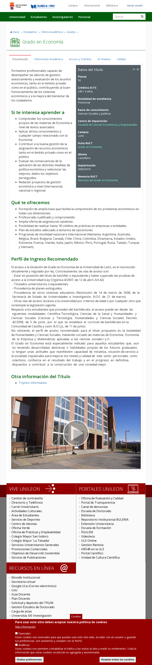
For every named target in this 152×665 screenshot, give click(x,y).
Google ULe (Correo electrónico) (33, 586)
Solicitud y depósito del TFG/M (32, 603)
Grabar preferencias (29, 659)
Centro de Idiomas (24, 524)
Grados (71, 32)
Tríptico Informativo (33, 383)
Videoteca (88, 536)
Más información (25, 627)
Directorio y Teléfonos (27, 502)
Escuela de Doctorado (96, 511)
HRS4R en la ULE (92, 549)
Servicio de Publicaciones (28, 557)
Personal (84, 17)
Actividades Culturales (26, 511)
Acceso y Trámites (80, 59)
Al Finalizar (104, 59)
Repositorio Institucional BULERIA (104, 519)
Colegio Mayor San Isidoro (29, 536)
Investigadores (62, 17)
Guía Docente (20, 594)
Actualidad (103, 24)
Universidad (17, 17)
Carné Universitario (25, 507)
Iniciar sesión (135, 5)
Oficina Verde (20, 528)
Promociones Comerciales (29, 549)
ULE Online (89, 541)
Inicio (16, 32)
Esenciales (24, 633)
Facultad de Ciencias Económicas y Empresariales (107, 124)
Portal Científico (92, 553)
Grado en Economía (90, 147)
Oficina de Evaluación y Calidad (102, 498)
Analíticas (24, 645)
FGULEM (87, 532)
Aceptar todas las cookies (117, 659)
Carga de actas (21, 611)
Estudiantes (39, 17)
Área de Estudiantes (25, 515)
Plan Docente (20, 599)
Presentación (20, 59)
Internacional (92, 5)
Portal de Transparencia (98, 502)
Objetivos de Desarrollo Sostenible (35, 553)
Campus (73, 5)
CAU (14, 590)
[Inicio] (18, 6)
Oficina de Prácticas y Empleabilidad (35, 532)
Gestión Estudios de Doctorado (32, 607)
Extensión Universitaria (97, 524)
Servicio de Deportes (25, 519)
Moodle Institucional (25, 577)
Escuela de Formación (96, 528)
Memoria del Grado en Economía (98, 180)
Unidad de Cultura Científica (100, 557)
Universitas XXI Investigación (31, 616)
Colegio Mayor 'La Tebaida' (30, 541)
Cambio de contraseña (27, 498)
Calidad (121, 59)
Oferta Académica (52, 32)
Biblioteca (112, 5)
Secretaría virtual (23, 582)
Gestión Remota (92, 545)
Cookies (76, 616)
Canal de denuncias (94, 507)
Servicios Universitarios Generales (35, 545)
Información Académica (48, 59)
